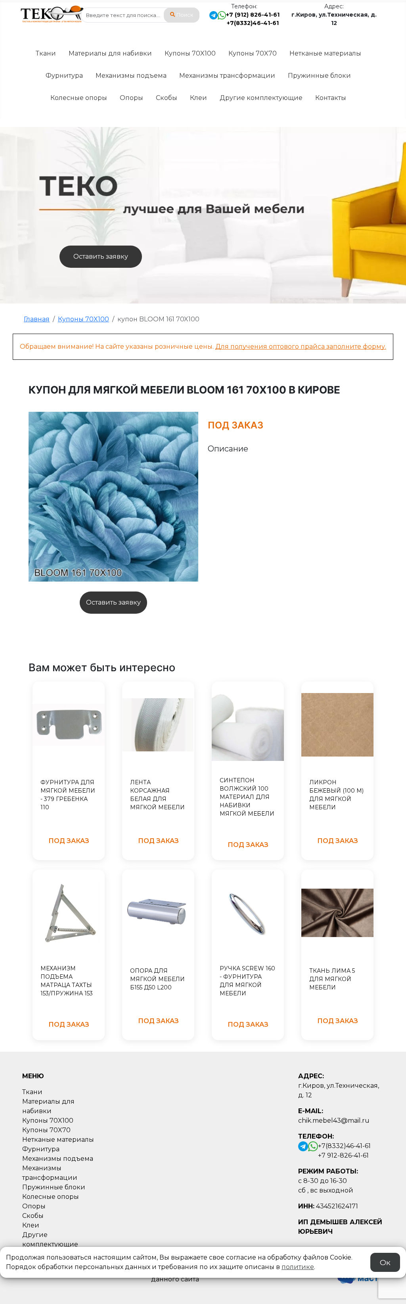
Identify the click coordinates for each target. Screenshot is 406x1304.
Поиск (184, 15)
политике (298, 1267)
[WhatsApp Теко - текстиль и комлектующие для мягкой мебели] (222, 19)
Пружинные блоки (319, 75)
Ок (385, 1262)
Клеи (198, 98)
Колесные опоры (78, 98)
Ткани (46, 53)
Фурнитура (64, 75)
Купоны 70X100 (190, 53)
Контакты (330, 98)
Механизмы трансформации (227, 75)
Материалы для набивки (110, 53)
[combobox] (140, 15)
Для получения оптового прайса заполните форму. (300, 346)
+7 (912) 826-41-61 (253, 14)
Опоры (131, 98)
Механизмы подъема (131, 75)
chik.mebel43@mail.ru (334, 1120)
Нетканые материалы (325, 53)
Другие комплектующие (261, 98)
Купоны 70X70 (252, 53)
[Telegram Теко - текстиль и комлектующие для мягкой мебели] (213, 19)
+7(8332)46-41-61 (253, 23)
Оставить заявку (100, 256)
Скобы (166, 98)
